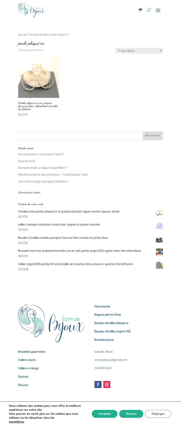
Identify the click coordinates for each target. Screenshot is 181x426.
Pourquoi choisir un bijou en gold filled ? (42, 168)
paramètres (16, 422)
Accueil (22, 35)
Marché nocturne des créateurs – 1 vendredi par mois (52, 174)
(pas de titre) (26, 161)
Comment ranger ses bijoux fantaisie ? (43, 181)
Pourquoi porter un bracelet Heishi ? (41, 154)
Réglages (158, 414)
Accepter (104, 414)
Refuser (131, 414)
